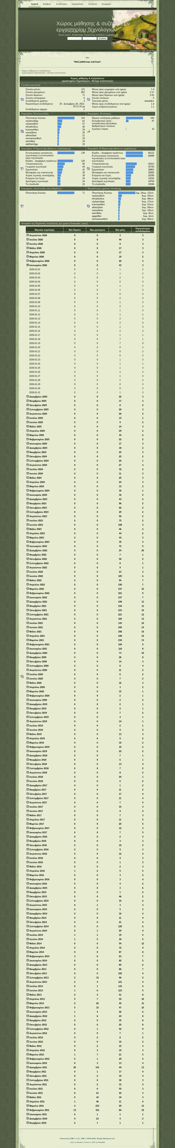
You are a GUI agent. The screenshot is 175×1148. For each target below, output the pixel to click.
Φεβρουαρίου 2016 (39, 879)
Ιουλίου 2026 (36, 239)
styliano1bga (32, 121)
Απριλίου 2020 (37, 687)
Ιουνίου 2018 (36, 781)
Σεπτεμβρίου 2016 (39, 849)
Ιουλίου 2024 (36, 469)
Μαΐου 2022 (35, 580)
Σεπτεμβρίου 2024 (39, 461)
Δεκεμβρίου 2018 (38, 755)
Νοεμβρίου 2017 (37, 789)
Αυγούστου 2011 (38, 1084)
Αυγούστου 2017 (38, 802)
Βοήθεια (47, 4)
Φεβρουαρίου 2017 (39, 828)
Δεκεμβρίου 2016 (38, 836)
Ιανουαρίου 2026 (38, 265)
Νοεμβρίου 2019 (37, 708)
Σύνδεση (92, 4)
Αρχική (34, 4)
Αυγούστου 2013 (38, 982)
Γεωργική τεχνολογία (36, 166)
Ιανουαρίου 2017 (38, 832)
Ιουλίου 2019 (36, 725)
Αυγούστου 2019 (38, 721)
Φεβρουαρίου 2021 (39, 644)
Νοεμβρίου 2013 (37, 969)
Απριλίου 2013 (37, 999)
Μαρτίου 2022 (36, 589)
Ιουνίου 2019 (36, 730)
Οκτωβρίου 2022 (38, 559)
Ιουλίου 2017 (36, 807)
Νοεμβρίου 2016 (37, 841)
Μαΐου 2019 (35, 734)
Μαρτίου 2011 (36, 1106)
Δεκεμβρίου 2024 (38, 448)
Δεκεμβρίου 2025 (38, 396)
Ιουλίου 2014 (36, 935)
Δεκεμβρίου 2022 (38, 550)
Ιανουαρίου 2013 (38, 1012)
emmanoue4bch (33, 138)
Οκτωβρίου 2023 (38, 508)
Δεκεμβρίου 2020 (38, 653)
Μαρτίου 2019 (36, 742)
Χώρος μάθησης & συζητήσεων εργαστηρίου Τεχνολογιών (36, 72)
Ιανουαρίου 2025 (38, 443)
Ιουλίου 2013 (36, 986)
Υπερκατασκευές (34, 164)
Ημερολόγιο (77, 4)
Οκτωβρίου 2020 (38, 661)
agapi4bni (96, 216)
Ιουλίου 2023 (36, 520)
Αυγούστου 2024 (38, 465)
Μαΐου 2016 (35, 866)
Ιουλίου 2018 (36, 777)
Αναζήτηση (61, 4)
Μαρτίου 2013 (36, 1003)
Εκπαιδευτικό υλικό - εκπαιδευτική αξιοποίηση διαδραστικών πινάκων (104, 123)
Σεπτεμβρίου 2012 (39, 1029)
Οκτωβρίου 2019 (38, 713)
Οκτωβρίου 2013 (38, 973)
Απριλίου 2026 (37, 252)
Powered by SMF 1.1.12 (70, 1138)
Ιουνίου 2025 (36, 422)
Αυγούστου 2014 (38, 930)
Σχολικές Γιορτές (100, 129)
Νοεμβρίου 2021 (37, 606)
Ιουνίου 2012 (36, 1042)
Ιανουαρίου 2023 (38, 546)
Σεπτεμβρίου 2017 (39, 798)
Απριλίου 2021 (37, 636)
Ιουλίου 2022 (36, 572)
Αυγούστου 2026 (38, 235)
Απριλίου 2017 (37, 819)
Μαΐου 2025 (35, 426)
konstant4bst (32, 129)
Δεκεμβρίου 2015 (38, 888)
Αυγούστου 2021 (38, 619)
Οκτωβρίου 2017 (38, 794)
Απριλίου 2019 (37, 738)
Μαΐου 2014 (35, 943)
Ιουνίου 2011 (36, 1093)
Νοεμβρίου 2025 (37, 401)
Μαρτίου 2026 (36, 256)
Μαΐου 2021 (35, 631)
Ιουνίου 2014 (36, 939)
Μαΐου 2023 (35, 529)
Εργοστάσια (32, 169)
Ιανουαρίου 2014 (38, 960)
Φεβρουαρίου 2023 (39, 542)
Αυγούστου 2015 (38, 905)
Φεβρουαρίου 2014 (39, 956)
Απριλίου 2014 (37, 948)
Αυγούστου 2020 (38, 670)
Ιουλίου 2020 (36, 674)
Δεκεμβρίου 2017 (38, 785)
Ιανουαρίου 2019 (38, 751)
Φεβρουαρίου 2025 (39, 439)
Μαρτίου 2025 (36, 435)
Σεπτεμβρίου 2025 (39, 409)
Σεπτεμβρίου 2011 (38, 1080)
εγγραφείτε (111, 35)
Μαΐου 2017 (35, 815)
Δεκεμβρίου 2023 (38, 499)
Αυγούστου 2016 (38, 854)
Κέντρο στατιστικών (57, 73)
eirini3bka (30, 141)
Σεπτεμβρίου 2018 (39, 768)
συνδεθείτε (100, 35)
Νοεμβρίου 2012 (37, 1020)
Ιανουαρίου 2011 (38, 1114)
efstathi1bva (32, 126)
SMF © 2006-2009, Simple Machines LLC (98, 1138)
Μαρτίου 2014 (36, 952)
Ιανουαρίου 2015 (38, 909)
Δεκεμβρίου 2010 (38, 1118)
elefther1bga (32, 144)
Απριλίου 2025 (37, 431)
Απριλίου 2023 (37, 533)
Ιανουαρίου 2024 (38, 495)
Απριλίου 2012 (37, 1050)
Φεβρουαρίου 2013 (39, 1007)
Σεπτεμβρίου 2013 (39, 977)
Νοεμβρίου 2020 (37, 657)
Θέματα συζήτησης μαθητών (106, 118)
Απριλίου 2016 (37, 871)
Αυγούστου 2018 (38, 772)
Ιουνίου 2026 (36, 244)
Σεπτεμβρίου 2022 (39, 563)
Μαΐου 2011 (35, 1097)
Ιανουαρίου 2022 (38, 597)
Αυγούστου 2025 (38, 414)
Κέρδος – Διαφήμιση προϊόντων (41, 161)
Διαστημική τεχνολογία (37, 181)
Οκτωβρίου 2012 (38, 1024)
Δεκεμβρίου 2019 (38, 704)
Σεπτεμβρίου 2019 (39, 717)
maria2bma (31, 132)
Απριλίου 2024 (37, 482)
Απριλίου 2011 (37, 1101)
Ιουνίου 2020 (36, 678)
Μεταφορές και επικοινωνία (39, 172)
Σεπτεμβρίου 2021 (39, 614)
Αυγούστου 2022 (38, 567)
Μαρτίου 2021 (36, 640)
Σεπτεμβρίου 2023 (39, 512)
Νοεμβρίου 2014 (37, 918)
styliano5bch (32, 124)
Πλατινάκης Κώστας (36, 118)
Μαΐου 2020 (35, 683)
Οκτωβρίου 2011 (38, 1076)
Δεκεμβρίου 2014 (38, 913)
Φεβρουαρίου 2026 (39, 261)
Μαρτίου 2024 (36, 486)
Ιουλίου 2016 (36, 858)
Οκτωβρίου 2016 (38, 845)
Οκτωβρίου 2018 (38, 764)
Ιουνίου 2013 (36, 990)
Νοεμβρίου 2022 (37, 554)
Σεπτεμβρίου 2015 (39, 901)
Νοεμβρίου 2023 (37, 503)
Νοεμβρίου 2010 (37, 1123)
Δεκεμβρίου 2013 (38, 965)
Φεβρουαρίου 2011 (39, 1110)
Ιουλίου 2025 (36, 418)
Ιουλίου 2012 (36, 1037)
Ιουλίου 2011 (36, 1089)
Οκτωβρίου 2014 (38, 922)
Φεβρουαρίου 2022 (39, 593)
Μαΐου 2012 (35, 1046)
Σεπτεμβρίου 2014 (39, 926)
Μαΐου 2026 (35, 248)
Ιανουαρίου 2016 (38, 883)
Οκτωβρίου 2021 (38, 610)
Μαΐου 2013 (35, 995)
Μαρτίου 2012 (36, 1054)
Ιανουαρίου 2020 (38, 700)
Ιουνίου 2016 (36, 862)
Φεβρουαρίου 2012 (39, 1059)
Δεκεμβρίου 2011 (38, 1067)
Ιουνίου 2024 (36, 473)
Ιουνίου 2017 (36, 811)
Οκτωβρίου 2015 (38, 896)
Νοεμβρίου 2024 (37, 452)
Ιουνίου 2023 (36, 525)
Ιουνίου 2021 (36, 627)
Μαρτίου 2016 (36, 875)
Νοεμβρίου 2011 (37, 1071)
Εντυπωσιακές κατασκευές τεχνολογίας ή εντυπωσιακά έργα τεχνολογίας (39, 155)
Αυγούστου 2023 (38, 516)
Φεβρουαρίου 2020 (39, 695)
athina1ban (31, 135)
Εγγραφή (106, 4)
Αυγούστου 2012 (38, 1033)
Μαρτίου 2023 (36, 537)
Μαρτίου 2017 (36, 824)
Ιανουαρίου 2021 (38, 648)
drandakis (149, 101)
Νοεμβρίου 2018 (37, 760)
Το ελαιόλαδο (32, 184)
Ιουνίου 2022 (36, 576)
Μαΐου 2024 (35, 478)
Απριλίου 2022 (37, 584)
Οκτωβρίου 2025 (38, 405)
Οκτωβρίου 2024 (38, 456)
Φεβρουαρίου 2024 (39, 490)
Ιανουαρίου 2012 (38, 1063)
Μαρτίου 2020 (36, 691)
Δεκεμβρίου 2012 (38, 1016)
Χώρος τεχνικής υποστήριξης (40, 175)
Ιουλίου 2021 (36, 623)
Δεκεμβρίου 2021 (38, 601)
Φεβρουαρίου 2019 (39, 747)
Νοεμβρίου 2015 (37, 892)
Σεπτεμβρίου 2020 (39, 666)
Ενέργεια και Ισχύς (35, 178)
